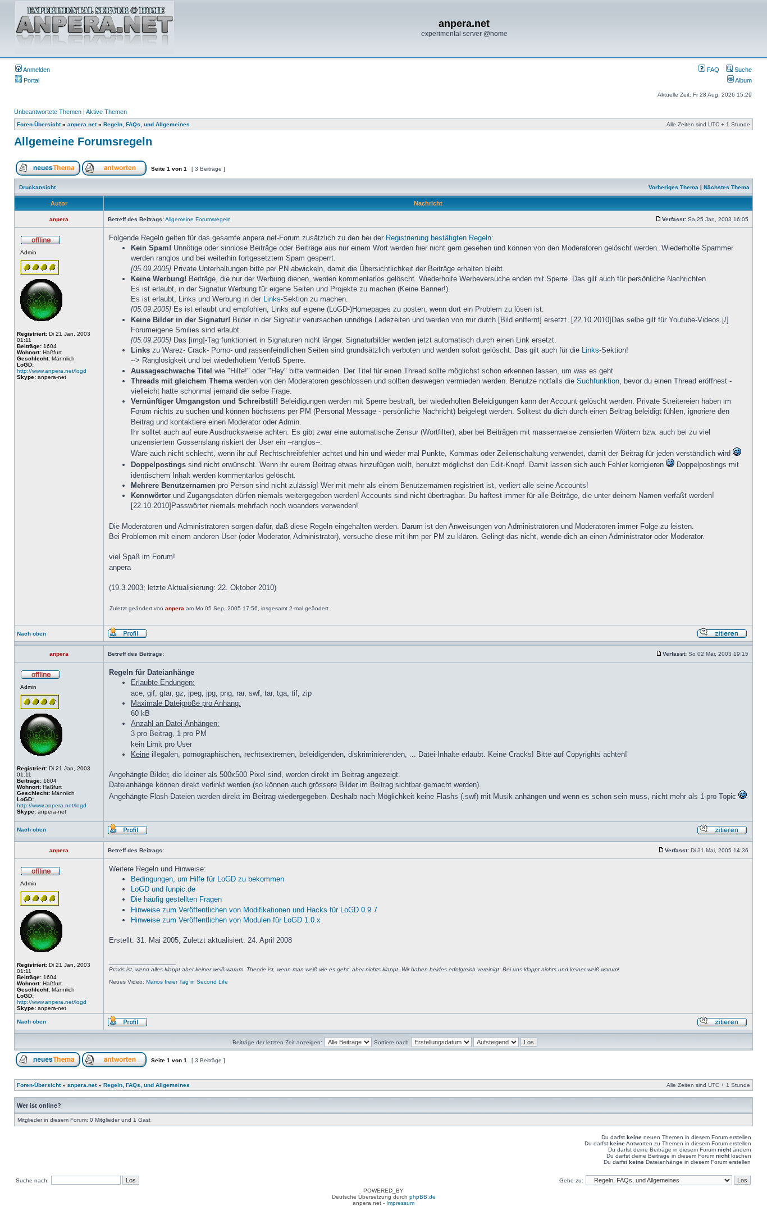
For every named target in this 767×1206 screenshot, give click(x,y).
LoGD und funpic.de (163, 889)
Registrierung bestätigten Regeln (438, 238)
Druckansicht (37, 187)
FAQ (712, 69)
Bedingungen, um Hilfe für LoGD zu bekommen (207, 879)
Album (743, 80)
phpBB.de (422, 1197)
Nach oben (31, 634)
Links (272, 299)
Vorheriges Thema (673, 187)
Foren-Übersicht (39, 124)
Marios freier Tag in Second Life (187, 982)
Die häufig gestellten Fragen (176, 899)
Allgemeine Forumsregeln (83, 141)
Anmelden (36, 69)
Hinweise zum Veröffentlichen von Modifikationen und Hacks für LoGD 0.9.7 (254, 910)
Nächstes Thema (727, 187)
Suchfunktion (598, 381)
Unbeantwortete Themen (47, 111)
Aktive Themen (106, 111)
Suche (742, 69)
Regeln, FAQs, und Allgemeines (146, 124)
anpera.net (82, 124)
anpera (174, 608)
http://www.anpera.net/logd (51, 371)
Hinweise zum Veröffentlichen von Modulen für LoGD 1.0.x (226, 920)
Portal (30, 80)
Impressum (400, 1203)
